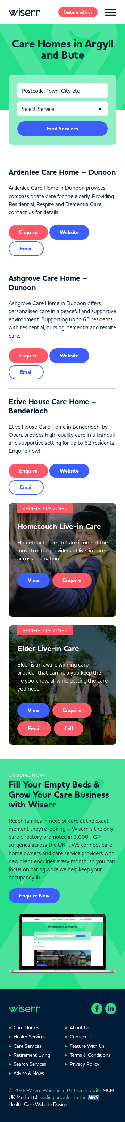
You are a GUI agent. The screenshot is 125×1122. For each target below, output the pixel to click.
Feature (78, 12)
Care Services (27, 1046)
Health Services (29, 1036)
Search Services (30, 1064)
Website (69, 232)
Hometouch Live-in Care (59, 526)
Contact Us (82, 1036)
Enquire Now (34, 895)
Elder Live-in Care (48, 648)
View (33, 580)
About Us (80, 1027)
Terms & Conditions (90, 1055)
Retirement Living (32, 1055)
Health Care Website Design (38, 1104)
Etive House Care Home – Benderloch (53, 406)
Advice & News (29, 1073)
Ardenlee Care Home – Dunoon (62, 172)
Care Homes (26, 1027)
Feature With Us (87, 1046)
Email (26, 248)
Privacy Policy (84, 1064)
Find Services (62, 128)
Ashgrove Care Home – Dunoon (48, 283)
